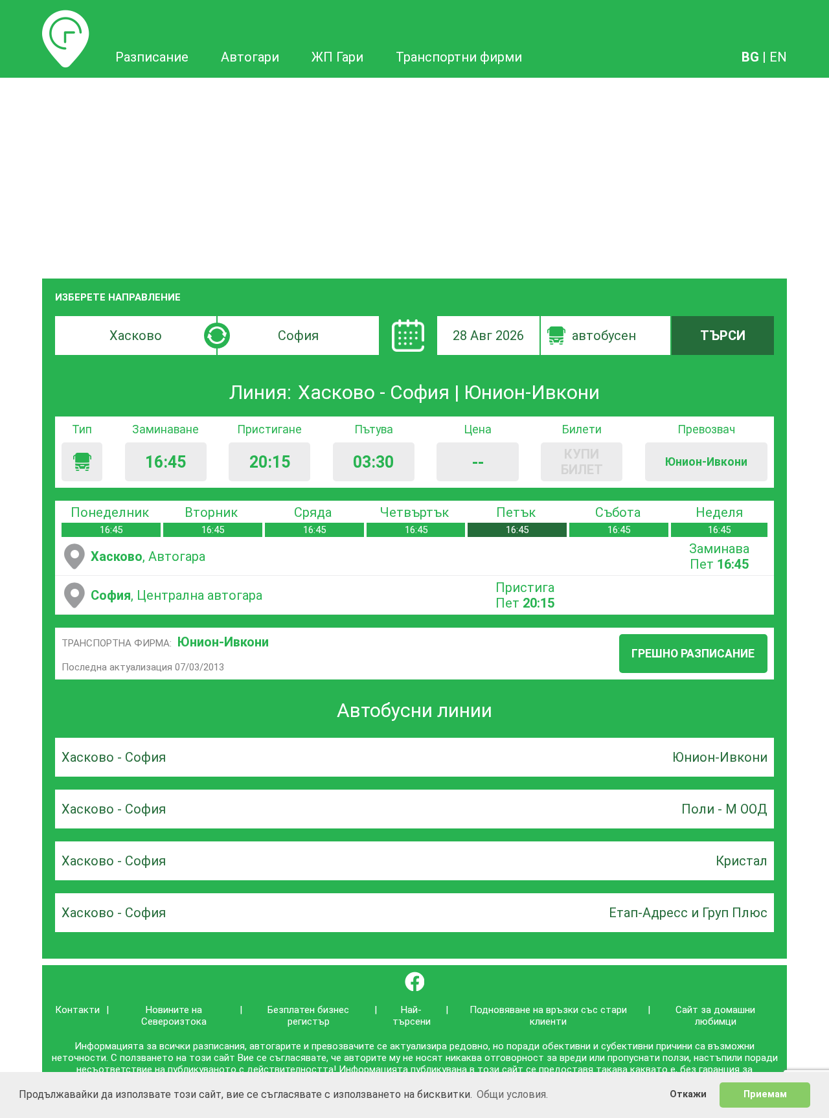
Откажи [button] (688, 1094)
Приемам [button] (765, 1094)
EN (778, 57)
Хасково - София (114, 757)
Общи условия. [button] (512, 1094)
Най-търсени (411, 1015)
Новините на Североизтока (174, 1015)
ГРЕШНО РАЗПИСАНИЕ (693, 653)
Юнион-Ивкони (223, 642)
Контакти (77, 1010)
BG (750, 57)
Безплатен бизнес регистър (308, 1015)
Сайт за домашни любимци (715, 1015)
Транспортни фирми (459, 57)
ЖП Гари (337, 57)
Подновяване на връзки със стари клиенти (548, 1015)
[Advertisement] (414, 175)
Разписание (65, 17)
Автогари (250, 57)
